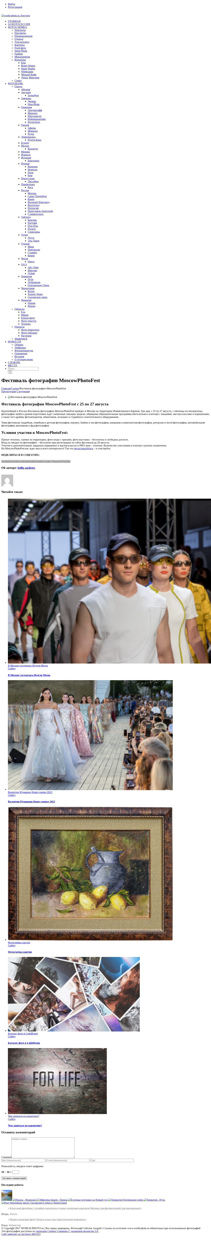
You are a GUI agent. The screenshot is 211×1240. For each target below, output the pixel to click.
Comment (6, 1157)
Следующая (23, 391)
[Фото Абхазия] (7, 1199)
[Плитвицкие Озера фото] (126, 1199)
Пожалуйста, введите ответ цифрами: (22, 1166)
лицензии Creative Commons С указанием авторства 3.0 (67, 1231)
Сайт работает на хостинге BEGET (21, 1234)
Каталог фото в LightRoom (23, 1033)
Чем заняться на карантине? (23, 1116)
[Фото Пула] (154, 1199)
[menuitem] (109, 4)
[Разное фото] (88, 1199)
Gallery (12, 668)
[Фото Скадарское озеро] (34, 1202)
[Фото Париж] (52, 1199)
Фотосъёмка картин (19, 942)
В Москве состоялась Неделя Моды (28, 665)
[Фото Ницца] (24, 1199)
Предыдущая (8, 391)
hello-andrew (26, 467)
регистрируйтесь (83, 448)
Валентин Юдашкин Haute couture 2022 (30, 792)
